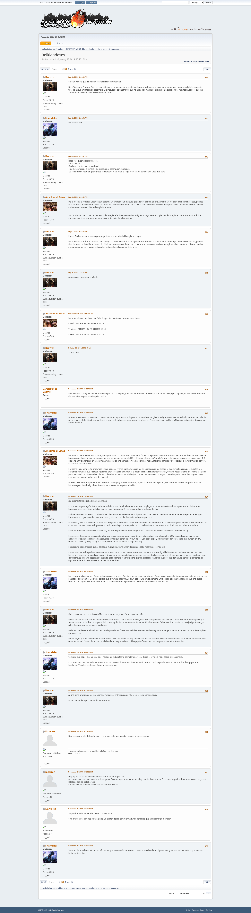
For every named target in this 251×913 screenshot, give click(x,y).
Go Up (43, 882)
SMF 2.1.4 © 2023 (44, 910)
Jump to (172, 893)
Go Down (45, 69)
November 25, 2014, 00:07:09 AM (80, 571)
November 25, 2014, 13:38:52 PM (80, 772)
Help (188, 910)
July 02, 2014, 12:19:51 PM (77, 156)
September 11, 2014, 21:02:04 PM (80, 313)
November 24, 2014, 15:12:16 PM (80, 389)
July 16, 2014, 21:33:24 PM (77, 272)
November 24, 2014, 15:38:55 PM (80, 413)
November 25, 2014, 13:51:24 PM (80, 809)
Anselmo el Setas (55, 197)
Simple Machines (58, 910)
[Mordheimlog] (44, 760)
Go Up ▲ (209, 910)
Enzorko (50, 731)
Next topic (204, 61)
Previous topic (191, 61)
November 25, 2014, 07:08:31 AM (80, 731)
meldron (50, 772)
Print (207, 69)
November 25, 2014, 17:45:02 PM (80, 845)
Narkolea (50, 808)
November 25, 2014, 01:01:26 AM (80, 690)
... (72, 69)
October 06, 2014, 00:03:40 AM (79, 348)
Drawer (49, 77)
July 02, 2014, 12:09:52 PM (77, 118)
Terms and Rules (198, 910)
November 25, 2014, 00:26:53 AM (80, 652)
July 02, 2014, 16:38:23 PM (77, 231)
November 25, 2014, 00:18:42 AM (80, 609)
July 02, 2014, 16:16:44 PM (77, 197)
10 (75, 69)
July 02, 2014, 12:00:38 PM (77, 77)
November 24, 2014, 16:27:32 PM (80, 451)
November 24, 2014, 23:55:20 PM (80, 496)
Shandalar (51, 118)
